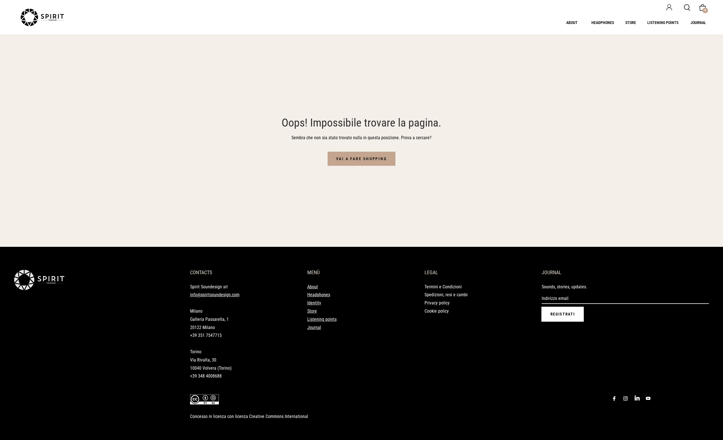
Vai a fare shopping (361, 158)
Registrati (562, 314)
